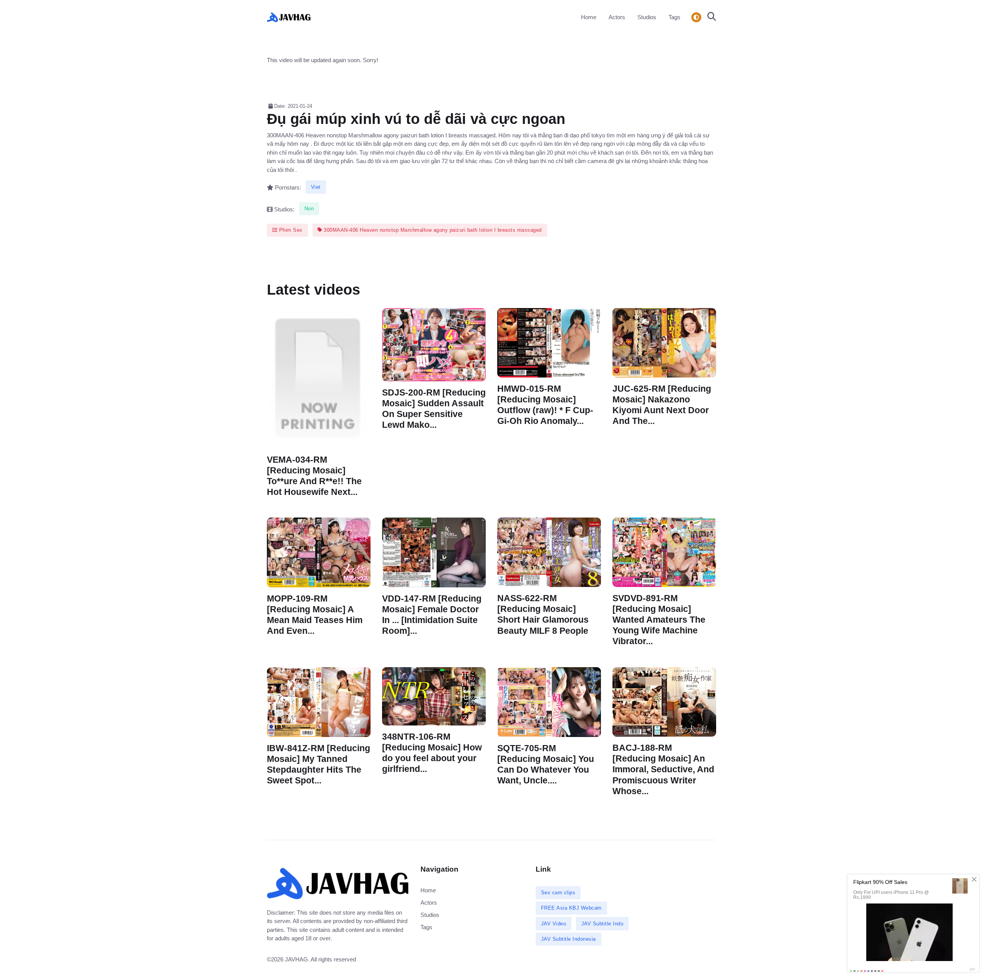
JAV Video (553, 924)
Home (588, 17)
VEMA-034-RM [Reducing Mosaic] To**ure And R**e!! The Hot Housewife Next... (314, 476)
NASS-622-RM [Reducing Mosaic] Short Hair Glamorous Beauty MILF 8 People (543, 615)
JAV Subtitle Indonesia (568, 939)
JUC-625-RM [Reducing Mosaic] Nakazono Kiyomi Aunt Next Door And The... (661, 405)
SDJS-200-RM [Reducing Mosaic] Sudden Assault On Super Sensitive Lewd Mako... (434, 409)
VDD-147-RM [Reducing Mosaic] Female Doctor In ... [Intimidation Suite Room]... (432, 615)
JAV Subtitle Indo (602, 924)
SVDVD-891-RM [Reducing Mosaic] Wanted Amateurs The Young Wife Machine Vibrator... (658, 620)
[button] (709, 17)
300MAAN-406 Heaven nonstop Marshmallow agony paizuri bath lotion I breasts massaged (432, 230)
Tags (674, 17)
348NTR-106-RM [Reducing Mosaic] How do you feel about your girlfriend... (432, 752)
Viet (316, 187)
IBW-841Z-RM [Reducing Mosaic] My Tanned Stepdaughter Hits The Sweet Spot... (318, 764)
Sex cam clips (558, 892)
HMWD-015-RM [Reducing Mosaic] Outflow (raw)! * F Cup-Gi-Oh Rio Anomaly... (545, 405)
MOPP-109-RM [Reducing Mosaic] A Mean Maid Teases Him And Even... (314, 615)
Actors (617, 17)
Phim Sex (290, 230)
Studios (646, 17)
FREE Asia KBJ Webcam (571, 908)
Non (309, 208)
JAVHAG (296, 959)
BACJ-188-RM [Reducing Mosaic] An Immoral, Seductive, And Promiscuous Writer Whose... (663, 769)
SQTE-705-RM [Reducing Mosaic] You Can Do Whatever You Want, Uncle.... (545, 764)
